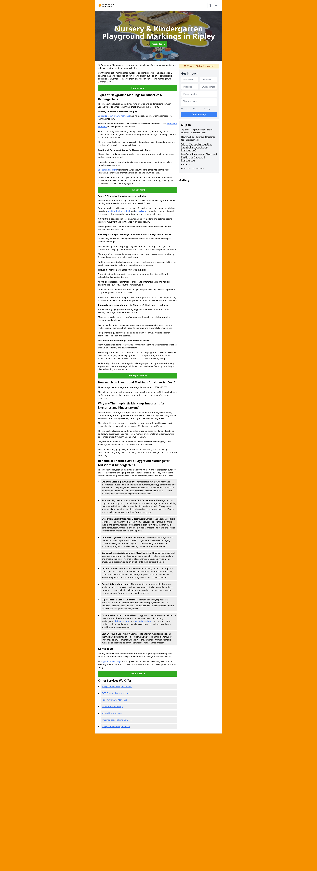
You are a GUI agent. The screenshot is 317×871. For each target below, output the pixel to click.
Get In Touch (158, 44)
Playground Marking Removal (116, 726)
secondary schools (143, 621)
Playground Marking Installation (117, 686)
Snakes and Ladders (107, 169)
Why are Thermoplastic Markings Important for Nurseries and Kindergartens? (196, 147)
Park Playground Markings (114, 700)
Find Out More (138, 189)
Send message (199, 114)
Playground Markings (111, 661)
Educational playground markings (114, 116)
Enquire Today (138, 673)
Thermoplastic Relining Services (117, 720)
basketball (125, 211)
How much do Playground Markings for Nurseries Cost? (198, 138)
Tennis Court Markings (112, 706)
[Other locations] (210, 5)
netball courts (141, 211)
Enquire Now (137, 88)
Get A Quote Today (138, 375)
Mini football (114, 211)
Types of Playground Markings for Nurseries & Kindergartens (197, 131)
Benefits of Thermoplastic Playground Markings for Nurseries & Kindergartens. (199, 157)
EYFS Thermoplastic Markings (116, 693)
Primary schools (122, 621)
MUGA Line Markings (112, 713)
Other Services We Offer (192, 168)
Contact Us (186, 164)
